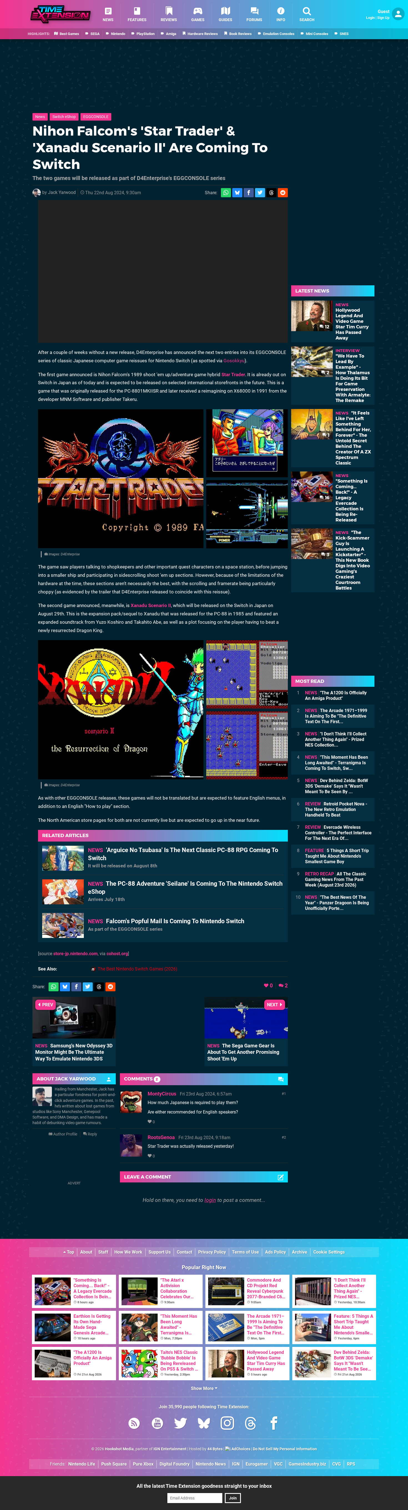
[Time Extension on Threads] (250, 1424)
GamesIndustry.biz (307, 1464)
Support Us (159, 1252)
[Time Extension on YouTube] (157, 1424)
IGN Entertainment (170, 1449)
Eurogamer (257, 1464)
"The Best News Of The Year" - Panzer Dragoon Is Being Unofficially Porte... (337, 903)
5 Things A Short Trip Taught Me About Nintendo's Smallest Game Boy (337, 856)
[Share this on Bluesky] (237, 192)
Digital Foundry (175, 1464)
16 (326, 497)
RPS (351, 1464)
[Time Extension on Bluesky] (204, 1424)
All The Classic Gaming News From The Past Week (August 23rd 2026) (335, 879)
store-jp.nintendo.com (75, 953)
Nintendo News (211, 1464)
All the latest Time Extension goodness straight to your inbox (204, 1486)
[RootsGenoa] (131, 1154)
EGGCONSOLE (96, 116)
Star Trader (233, 374)
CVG (336, 1464)
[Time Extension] (60, 14)
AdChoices (240, 1449)
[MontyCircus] (131, 1110)
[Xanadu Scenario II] (120, 709)
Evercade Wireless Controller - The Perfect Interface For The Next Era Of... (338, 833)
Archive (299, 1252)
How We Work (128, 1252)
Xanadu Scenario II (151, 605)
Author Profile (64, 1134)
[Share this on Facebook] (249, 192)
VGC (278, 1464)
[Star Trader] (120, 478)
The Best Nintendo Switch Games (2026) (137, 969)
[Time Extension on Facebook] (274, 1424)
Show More (203, 1388)
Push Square (114, 1464)
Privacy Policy (212, 1252)
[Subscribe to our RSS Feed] (134, 1424)
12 (326, 327)
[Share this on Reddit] (283, 192)
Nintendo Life (81, 1464)
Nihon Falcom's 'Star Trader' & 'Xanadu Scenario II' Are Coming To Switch (150, 147)
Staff (103, 1252)
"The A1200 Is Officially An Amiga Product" (336, 695)
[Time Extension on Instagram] (227, 1424)
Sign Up (383, 18)
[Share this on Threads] (271, 192)
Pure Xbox (143, 1464)
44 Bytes (215, 1449)
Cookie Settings (329, 1252)
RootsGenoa (161, 1137)
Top (70, 1252)
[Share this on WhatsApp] (226, 192)
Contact (184, 1252)
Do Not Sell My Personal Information (285, 1449)
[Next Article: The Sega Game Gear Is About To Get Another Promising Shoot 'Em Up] (246, 1036)
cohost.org (117, 953)
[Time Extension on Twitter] (180, 1424)
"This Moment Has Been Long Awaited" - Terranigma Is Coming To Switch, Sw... (336, 763)
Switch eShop (64, 116)
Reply (92, 1134)
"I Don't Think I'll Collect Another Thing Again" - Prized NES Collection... (335, 739)
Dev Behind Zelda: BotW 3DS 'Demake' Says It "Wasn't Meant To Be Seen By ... (336, 786)
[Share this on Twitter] (260, 192)
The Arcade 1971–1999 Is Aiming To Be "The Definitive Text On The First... (336, 716)
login (210, 1200)
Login (370, 18)
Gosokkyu (234, 360)
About (86, 1252)
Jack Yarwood (62, 192)
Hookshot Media (119, 1449)
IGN (236, 1464)
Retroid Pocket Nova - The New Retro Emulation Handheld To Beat (336, 809)
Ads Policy (275, 1252)
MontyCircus (162, 1094)
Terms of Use (245, 1252)
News (40, 116)
